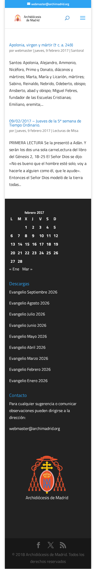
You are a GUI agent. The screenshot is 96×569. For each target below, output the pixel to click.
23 (34, 253)
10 (41, 236)
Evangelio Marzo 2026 (28, 358)
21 (20, 253)
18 (48, 244)
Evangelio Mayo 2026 (28, 336)
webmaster (23, 50)
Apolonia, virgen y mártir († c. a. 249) (41, 45)
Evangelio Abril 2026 (27, 347)
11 (48, 236)
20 (12, 253)
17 (41, 244)
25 (48, 253)
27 (12, 261)
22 (27, 253)
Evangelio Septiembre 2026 (33, 292)
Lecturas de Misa (65, 130)
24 (41, 253)
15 (27, 244)
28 (20, 261)
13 (12, 244)
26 (56, 253)
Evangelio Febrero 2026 (30, 369)
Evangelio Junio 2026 (27, 325)
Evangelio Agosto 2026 (29, 303)
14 (20, 244)
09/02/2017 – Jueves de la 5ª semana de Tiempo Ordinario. (45, 123)
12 (56, 236)
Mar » (27, 269)
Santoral (77, 50)
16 (34, 244)
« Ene (14, 269)
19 (56, 244)
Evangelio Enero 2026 (28, 380)
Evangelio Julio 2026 (27, 314)
